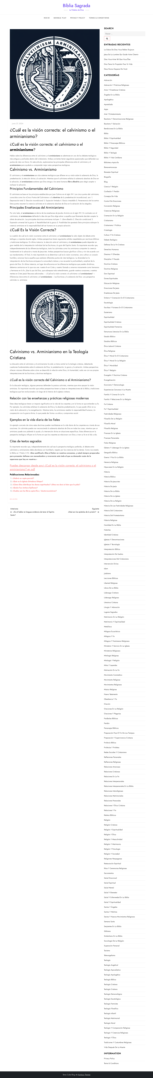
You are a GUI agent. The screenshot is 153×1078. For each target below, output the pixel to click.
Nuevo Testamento (111, 694)
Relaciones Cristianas (112, 771)
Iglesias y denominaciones (114, 539)
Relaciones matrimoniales (113, 796)
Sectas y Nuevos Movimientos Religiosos (119, 916)
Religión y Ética (110, 834)
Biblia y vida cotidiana (113, 157)
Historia (107, 472)
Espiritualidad (109, 317)
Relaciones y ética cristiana (114, 805)
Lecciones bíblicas (111, 578)
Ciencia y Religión (111, 186)
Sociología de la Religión (114, 941)
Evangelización (109, 380)
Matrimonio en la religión (114, 617)
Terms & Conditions (99, 18)
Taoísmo (107, 950)
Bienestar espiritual (111, 172)
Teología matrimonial (112, 1018)
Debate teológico (110, 239)
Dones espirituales (111, 278)
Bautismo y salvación (112, 123)
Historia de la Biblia (112, 491)
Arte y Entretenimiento (112, 114)
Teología (107, 960)
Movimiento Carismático (113, 675)
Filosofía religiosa (111, 428)
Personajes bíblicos (111, 728)
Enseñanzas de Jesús (111, 293)
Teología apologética (112, 974)
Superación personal (112, 945)
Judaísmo (107, 573)
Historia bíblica (109, 476)
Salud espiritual (110, 883)
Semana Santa (109, 921)
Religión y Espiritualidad (113, 829)
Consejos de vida (111, 196)
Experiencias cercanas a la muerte (117, 389)
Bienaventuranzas (110, 167)
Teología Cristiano (110, 989)
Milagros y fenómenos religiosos (116, 641)
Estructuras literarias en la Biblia (116, 331)
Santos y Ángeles (110, 907)
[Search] (107, 38)
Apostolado (108, 104)
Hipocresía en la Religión (114, 467)
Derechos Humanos (111, 249)
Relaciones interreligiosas (113, 791)
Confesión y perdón (111, 191)
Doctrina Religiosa (111, 269)
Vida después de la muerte (114, 1047)
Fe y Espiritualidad (111, 409)
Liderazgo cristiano (111, 592)
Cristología (108, 230)
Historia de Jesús (110, 486)
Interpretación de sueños (113, 554)
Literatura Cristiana (111, 602)
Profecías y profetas (111, 747)
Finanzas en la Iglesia (112, 433)
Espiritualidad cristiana (112, 322)
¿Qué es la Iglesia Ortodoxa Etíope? (28, 481)
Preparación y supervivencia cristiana (118, 738)
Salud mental (109, 887)
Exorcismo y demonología (114, 385)
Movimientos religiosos (113, 684)
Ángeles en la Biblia (112, 94)
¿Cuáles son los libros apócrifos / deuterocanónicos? (35, 491)
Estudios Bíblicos (110, 341)
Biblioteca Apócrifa (111, 162)
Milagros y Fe (109, 636)
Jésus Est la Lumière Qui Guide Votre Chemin (121, 54)
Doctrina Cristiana (110, 264)
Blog (106, 181)
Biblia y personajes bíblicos (114, 143)
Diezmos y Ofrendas (112, 254)
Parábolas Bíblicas (111, 718)
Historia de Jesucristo (112, 481)
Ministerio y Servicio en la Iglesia (117, 646)
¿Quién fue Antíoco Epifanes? (25, 487)
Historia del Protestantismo (114, 515)
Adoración (108, 80)
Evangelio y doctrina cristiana (115, 375)
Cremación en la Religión (114, 215)
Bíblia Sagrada (76, 5)
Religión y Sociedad (112, 854)
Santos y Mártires (110, 912)
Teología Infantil (110, 1013)
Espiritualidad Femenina (113, 327)
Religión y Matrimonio (112, 844)
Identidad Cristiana (111, 534)
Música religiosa (110, 689)
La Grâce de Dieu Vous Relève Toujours (119, 49)
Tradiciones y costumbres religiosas (117, 1042)
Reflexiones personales (112, 757)
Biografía (107, 177)
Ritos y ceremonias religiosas (115, 868)
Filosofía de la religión (113, 418)
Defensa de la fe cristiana (114, 244)
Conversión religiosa (112, 206)
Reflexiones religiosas (112, 762)
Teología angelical (111, 965)
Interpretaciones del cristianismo (116, 559)
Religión (13, 499)
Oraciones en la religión (113, 708)
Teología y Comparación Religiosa (117, 1028)
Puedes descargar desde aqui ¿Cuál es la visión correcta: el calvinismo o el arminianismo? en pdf (53, 467)
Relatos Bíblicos (110, 815)
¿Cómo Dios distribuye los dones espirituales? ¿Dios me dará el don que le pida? (46, 484)
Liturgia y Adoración (112, 607)
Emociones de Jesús (111, 288)
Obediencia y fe (110, 699)
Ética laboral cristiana (112, 346)
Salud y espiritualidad (112, 902)
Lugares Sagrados (110, 612)
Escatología (108, 302)
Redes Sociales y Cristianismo (115, 752)
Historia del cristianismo (113, 510)
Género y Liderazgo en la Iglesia (116, 447)
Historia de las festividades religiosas (118, 505)
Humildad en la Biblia (112, 525)
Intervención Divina (111, 563)
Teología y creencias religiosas (116, 1032)
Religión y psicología (112, 849)
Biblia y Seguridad (111, 148)
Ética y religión (110, 370)
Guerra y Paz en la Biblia (114, 457)
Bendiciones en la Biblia (113, 128)
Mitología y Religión (112, 660)
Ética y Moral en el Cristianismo (116, 356)
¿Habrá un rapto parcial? (23, 478)
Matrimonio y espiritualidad (114, 621)
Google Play (60, 18)
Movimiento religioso (112, 679)
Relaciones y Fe (110, 810)
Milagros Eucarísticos (112, 631)
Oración (107, 704)
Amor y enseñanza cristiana (114, 90)
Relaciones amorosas (112, 767)
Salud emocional (110, 878)
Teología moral (109, 1023)
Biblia (106, 133)
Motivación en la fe (111, 670)
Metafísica (108, 626)
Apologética (108, 99)
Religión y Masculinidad (113, 839)
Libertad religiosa (110, 583)
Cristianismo (108, 220)
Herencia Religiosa (111, 462)
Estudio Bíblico (109, 336)
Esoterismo (108, 312)
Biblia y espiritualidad (112, 138)
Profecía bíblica (110, 742)
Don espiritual (109, 273)
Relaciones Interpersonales (114, 781)
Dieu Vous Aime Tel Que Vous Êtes (117, 59)
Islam (106, 568)
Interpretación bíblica (112, 549)
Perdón (106, 723)
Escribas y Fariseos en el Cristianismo (118, 307)
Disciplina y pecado (111, 259)
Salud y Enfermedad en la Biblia (116, 897)
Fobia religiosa (110, 443)
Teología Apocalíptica (112, 970)
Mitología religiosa (111, 655)
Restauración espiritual (112, 863)
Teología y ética (110, 1037)
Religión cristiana (110, 825)
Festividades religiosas (112, 414)
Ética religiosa (109, 351)
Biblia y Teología (110, 152)
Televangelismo (109, 955)
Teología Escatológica (112, 999)
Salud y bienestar (110, 892)
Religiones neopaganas (113, 858)
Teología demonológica (113, 994)
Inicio (47, 18)
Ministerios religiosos (112, 650)
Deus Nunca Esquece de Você (115, 69)
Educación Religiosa (111, 283)
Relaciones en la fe (111, 776)
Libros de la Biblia (111, 588)
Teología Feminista (111, 1003)
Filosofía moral (109, 423)
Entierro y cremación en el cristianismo (119, 298)
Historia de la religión (112, 501)
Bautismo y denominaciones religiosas (118, 119)
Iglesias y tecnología (112, 544)
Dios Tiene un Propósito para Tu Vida (118, 64)
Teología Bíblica (110, 979)
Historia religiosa (110, 520)
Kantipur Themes (84, 1074)
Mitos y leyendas (110, 665)
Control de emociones (112, 201)
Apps (106, 109)
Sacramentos (109, 873)
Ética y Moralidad (111, 365)
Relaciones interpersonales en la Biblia (118, 786)
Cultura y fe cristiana (112, 235)
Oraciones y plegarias (112, 713)
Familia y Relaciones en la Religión (117, 399)
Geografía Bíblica (110, 452)
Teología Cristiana (110, 984)
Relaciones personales (112, 800)
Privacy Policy (77, 18)
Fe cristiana (108, 404)
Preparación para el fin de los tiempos (119, 733)
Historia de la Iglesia (112, 496)
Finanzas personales (111, 438)
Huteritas (107, 530)
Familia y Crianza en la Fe (114, 394)
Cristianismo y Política (112, 225)
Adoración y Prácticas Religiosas (116, 85)
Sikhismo (107, 931)
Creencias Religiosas (112, 210)
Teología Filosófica (111, 1008)
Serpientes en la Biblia (112, 926)
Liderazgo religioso (111, 597)
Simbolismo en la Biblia (113, 936)
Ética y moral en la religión (115, 360)
